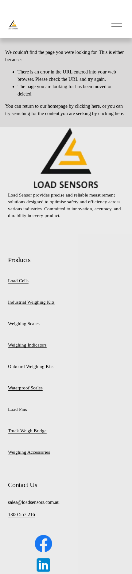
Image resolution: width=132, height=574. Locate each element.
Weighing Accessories (29, 452)
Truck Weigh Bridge (27, 430)
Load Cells (18, 280)
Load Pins (17, 409)
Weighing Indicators (27, 345)
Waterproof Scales (25, 387)
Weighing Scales (24, 323)
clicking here (87, 106)
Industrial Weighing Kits (31, 302)
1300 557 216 (21, 514)
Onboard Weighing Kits (30, 366)
